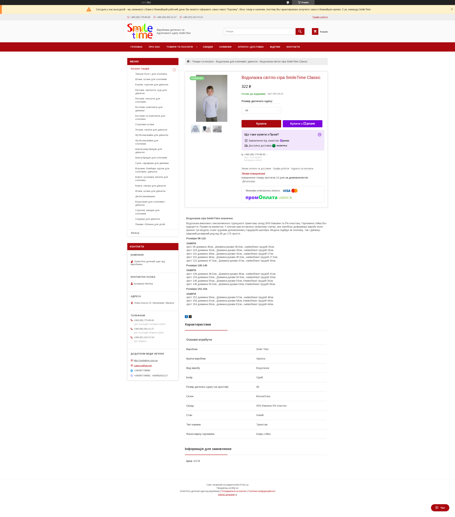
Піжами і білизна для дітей (150, 224)
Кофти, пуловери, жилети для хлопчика (151, 179)
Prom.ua (244, 485)
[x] (190, 317)
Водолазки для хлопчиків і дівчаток (237, 61)
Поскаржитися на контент (234, 491)
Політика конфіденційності (261, 491)
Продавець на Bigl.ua (227, 488)
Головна (136, 47)
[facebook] (186, 317)
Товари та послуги (179, 47)
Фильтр (135, 232)
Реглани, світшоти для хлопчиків (147, 100)
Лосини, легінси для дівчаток (151, 129)
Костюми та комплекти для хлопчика (150, 117)
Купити (261, 123)
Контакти (293, 47)
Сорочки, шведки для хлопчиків (147, 212)
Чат (443, 507)
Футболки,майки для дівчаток (151, 135)
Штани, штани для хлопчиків (151, 79)
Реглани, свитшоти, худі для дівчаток (151, 92)
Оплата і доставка (251, 47)
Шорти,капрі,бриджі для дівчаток (148, 151)
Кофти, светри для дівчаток (150, 185)
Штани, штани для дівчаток (150, 191)
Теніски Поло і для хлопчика (151, 74)
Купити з (296, 123)
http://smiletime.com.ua (146, 360)
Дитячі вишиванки (145, 196)
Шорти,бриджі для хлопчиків (151, 157)
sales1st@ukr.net (143, 365)
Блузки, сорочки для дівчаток (151, 84)
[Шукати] (300, 31)
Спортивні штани (144, 124)
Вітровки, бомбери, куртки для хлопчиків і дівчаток (152, 170)
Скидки (208, 47)
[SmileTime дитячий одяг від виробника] (139, 37)
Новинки (225, 47)
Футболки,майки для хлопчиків (146, 142)
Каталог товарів (140, 68)
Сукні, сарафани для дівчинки (152, 163)
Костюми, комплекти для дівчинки (148, 109)
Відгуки (275, 47)
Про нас (154, 47)
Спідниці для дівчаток (147, 219)
